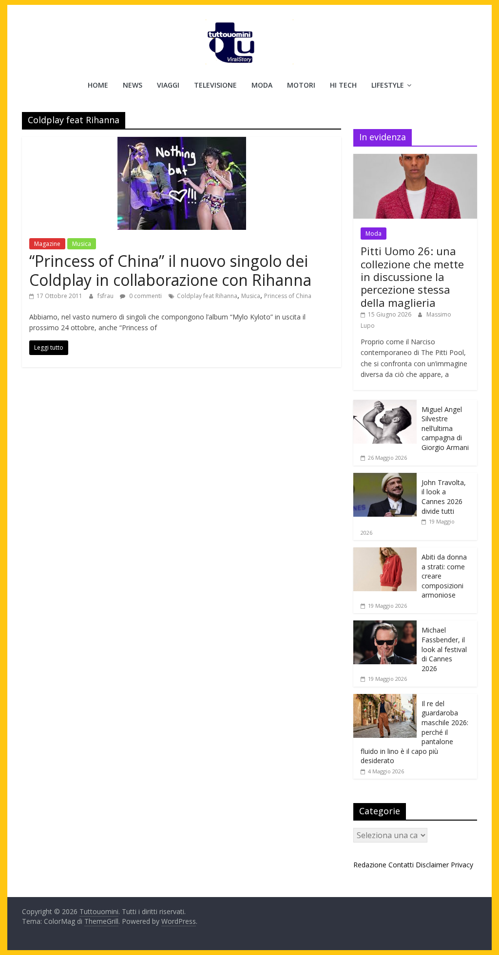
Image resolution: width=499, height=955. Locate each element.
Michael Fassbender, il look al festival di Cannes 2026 (444, 649)
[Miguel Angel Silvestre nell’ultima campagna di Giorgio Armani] (385, 405)
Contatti (401, 864)
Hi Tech (343, 85)
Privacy (462, 864)
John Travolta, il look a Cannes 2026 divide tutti (444, 497)
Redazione (369, 864)
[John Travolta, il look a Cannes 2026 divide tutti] (385, 478)
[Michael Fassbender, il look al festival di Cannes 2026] (385, 625)
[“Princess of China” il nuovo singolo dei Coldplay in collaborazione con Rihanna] (181, 142)
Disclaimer (432, 864)
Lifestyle (387, 85)
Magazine (47, 244)
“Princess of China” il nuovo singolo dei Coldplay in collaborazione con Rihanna (170, 270)
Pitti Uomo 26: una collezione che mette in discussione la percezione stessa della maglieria (412, 276)
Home (98, 85)
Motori (301, 85)
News (132, 85)
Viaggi (168, 85)
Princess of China (287, 296)
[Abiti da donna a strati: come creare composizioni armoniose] (385, 552)
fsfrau (106, 296)
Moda (261, 85)
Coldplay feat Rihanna (207, 296)
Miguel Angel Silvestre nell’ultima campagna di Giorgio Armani (445, 428)
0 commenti (145, 296)
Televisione (215, 85)
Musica (81, 244)
